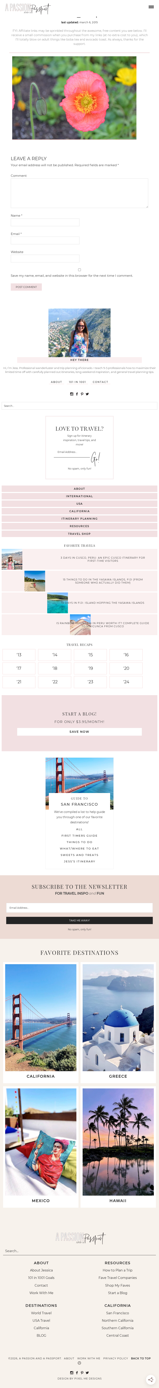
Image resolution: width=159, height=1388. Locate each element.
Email (16, 234)
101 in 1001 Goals (41, 1278)
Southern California (118, 1328)
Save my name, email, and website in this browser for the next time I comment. (72, 276)
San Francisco (117, 1313)
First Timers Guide (79, 835)
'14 (54, 654)
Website (17, 252)
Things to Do (80, 842)
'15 (90, 654)
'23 (90, 681)
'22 (55, 681)
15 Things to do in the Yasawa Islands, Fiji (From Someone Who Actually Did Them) (103, 581)
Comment (19, 176)
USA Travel (41, 1321)
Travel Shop (79, 533)
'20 (126, 668)
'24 (126, 681)
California (79, 511)
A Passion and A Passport (27, 7)
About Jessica (41, 1270)
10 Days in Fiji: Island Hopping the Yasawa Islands (102, 602)
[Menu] (151, 6)
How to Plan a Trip (117, 1270)
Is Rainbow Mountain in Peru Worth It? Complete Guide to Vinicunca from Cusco (102, 625)
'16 (126, 654)
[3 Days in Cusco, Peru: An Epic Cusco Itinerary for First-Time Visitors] (13, 560)
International (79, 496)
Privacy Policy (115, 1358)
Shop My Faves (117, 1285)
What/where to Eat (79, 848)
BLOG (41, 1336)
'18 (54, 668)
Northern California (117, 1321)
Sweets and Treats (80, 855)
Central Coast (117, 1336)
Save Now (79, 732)
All (79, 829)
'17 (18, 668)
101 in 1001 (77, 382)
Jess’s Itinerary (79, 861)
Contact (100, 382)
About (56, 382)
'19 (90, 668)
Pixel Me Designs (88, 1378)
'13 (19, 654)
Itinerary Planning (79, 518)
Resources (79, 526)
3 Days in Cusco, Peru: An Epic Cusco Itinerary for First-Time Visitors (103, 559)
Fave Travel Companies (118, 1278)
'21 (19, 681)
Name (16, 216)
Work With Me (41, 1293)
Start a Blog (117, 1293)
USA (79, 503)
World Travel (41, 1313)
